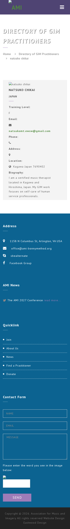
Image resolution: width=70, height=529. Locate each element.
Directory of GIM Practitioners (39, 53)
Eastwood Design (35, 522)
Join (8, 339)
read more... (52, 300)
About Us (12, 348)
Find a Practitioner (18, 365)
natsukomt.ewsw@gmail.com (30, 131)
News (10, 357)
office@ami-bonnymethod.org (31, 248)
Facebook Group (21, 263)
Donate (11, 374)
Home (7, 53)
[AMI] (15, 7)
